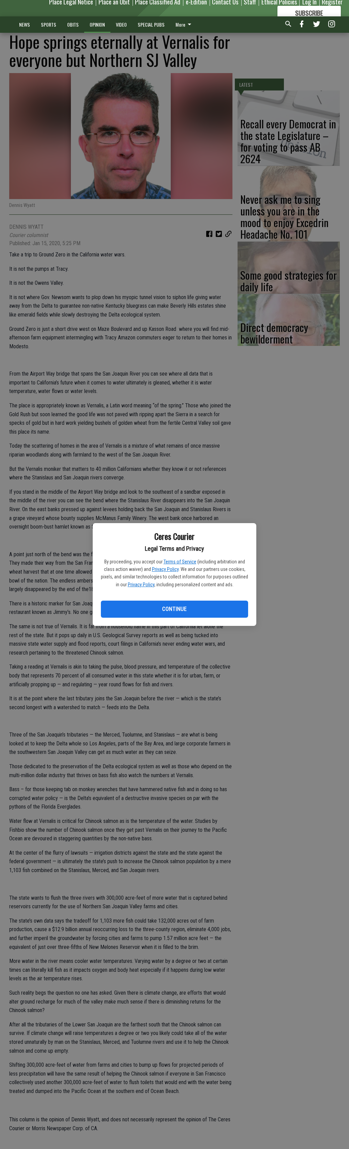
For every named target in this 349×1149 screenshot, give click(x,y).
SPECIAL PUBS (151, 24)
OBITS (73, 24)
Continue (174, 609)
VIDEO (121, 24)
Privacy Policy (165, 569)
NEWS (24, 24)
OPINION (97, 24)
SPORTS (48, 24)
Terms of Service (180, 561)
